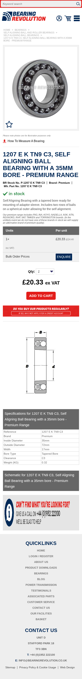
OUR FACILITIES (41, 613)
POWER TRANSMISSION (41, 584)
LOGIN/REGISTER (59, 18)
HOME (6, 30)
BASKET (41, 619)
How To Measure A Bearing (26, 141)
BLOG (41, 579)
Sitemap (10, 667)
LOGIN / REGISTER (41, 556)
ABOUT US (41, 561)
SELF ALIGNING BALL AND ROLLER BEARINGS (28, 32)
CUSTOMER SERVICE (41, 602)
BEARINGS (21, 30)
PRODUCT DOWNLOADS (41, 567)
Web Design (67, 667)
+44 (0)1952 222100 (42, 654)
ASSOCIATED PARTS (41, 596)
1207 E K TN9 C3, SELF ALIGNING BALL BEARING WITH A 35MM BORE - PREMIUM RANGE (37, 39)
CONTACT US (41, 607)
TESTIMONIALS (41, 590)
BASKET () (68, 18)
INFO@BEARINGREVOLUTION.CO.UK (43, 660)
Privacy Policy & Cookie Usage (37, 667)
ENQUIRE (64, 257)
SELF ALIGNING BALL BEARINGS (21, 35)
